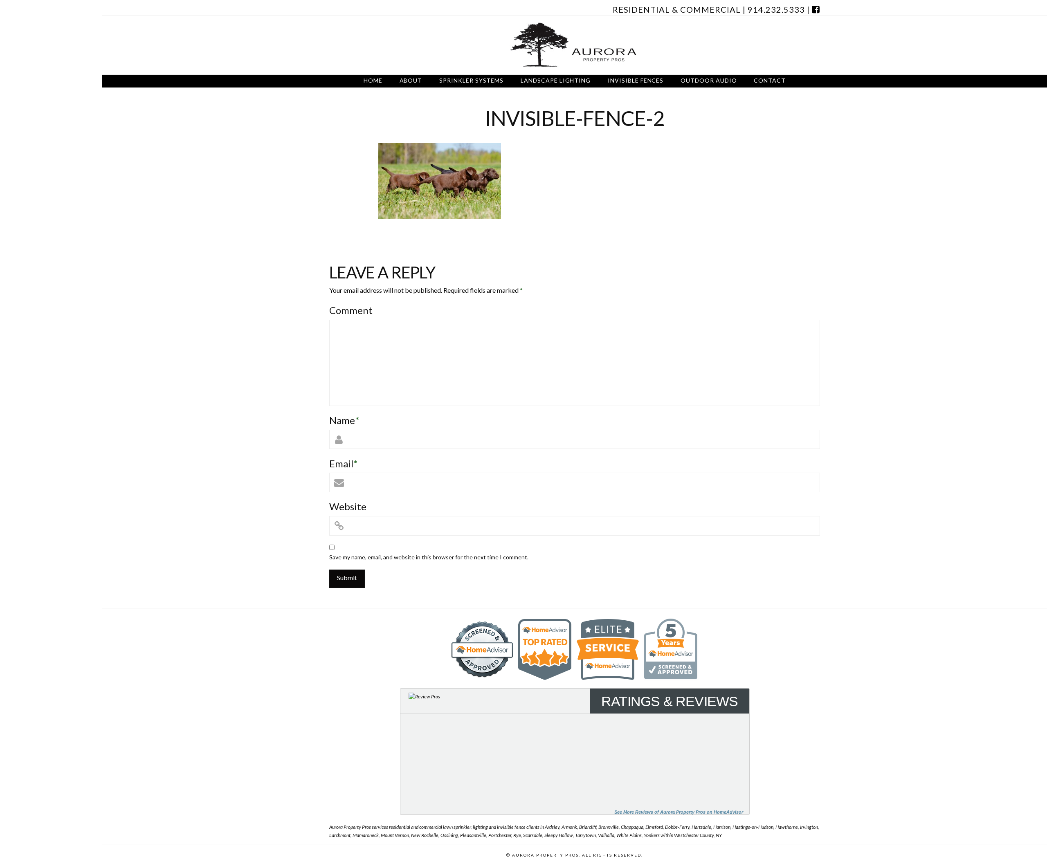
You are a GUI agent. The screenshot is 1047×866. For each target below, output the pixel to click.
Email (343, 463)
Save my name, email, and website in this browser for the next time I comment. (428, 557)
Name (344, 420)
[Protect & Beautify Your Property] (575, 45)
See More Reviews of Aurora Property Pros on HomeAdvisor (678, 812)
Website (347, 506)
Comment (351, 310)
